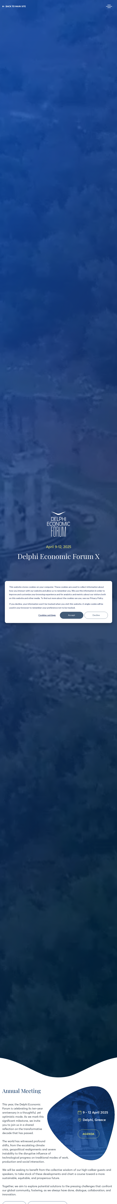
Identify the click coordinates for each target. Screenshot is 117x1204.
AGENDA (89, 1134)
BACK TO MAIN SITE (16, 6)
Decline (96, 615)
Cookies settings (47, 615)
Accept (71, 615)
